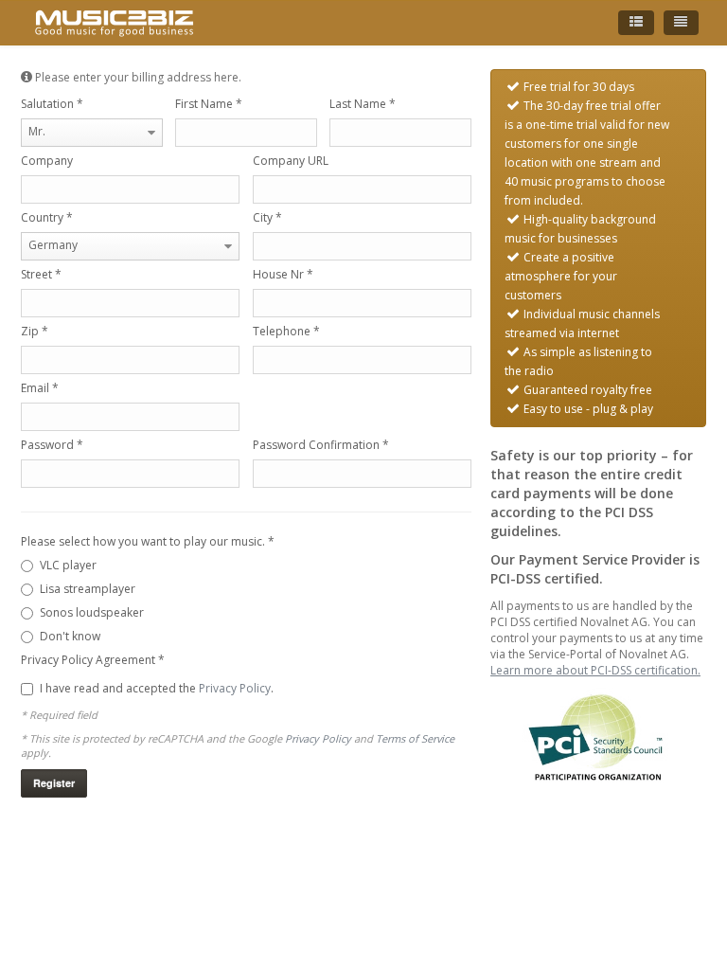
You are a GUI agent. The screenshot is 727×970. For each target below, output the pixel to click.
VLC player (68, 565)
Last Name (362, 104)
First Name (208, 104)
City (267, 217)
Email (40, 388)
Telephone (286, 331)
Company (47, 161)
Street (41, 274)
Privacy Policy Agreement (93, 660)
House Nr (283, 274)
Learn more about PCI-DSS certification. (595, 670)
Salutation (52, 104)
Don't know (70, 636)
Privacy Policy (235, 688)
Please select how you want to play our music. (148, 541)
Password (52, 445)
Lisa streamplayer (87, 589)
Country (47, 217)
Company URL (290, 161)
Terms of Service (415, 738)
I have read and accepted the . (157, 688)
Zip (34, 331)
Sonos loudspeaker (92, 612)
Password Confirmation (321, 445)
